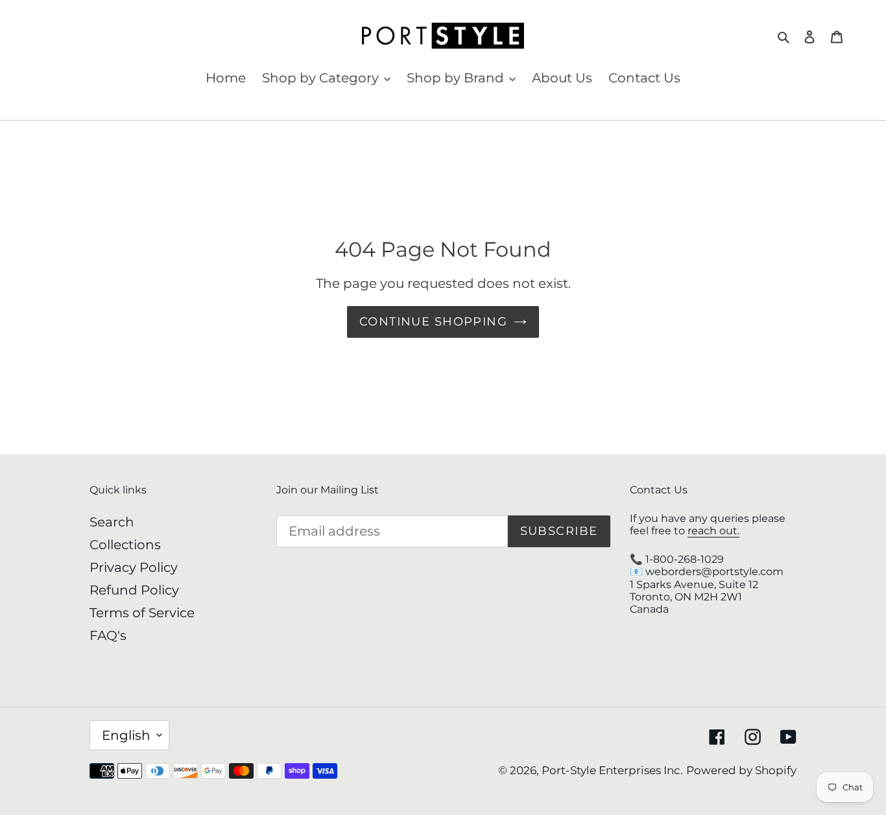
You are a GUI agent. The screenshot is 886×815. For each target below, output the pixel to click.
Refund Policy (134, 590)
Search (112, 522)
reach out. (713, 531)
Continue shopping (433, 321)
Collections (125, 544)
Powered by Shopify (741, 770)
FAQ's (108, 635)
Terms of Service (142, 612)
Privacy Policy (134, 567)
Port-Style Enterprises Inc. (612, 770)
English (126, 735)
